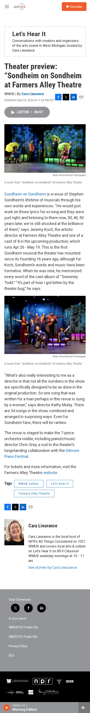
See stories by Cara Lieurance (52, 567)
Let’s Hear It (60, 483)
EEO (11, 655)
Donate (76, 7)
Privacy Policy (18, 646)
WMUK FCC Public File (23, 627)
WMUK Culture (29, 483)
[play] (6, 707)
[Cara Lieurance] (14, 532)
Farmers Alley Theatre (34, 493)
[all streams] (84, 707)
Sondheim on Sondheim (25, 194)
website (50, 472)
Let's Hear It (29, 34)
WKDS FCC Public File (23, 636)
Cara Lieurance (33, 94)
